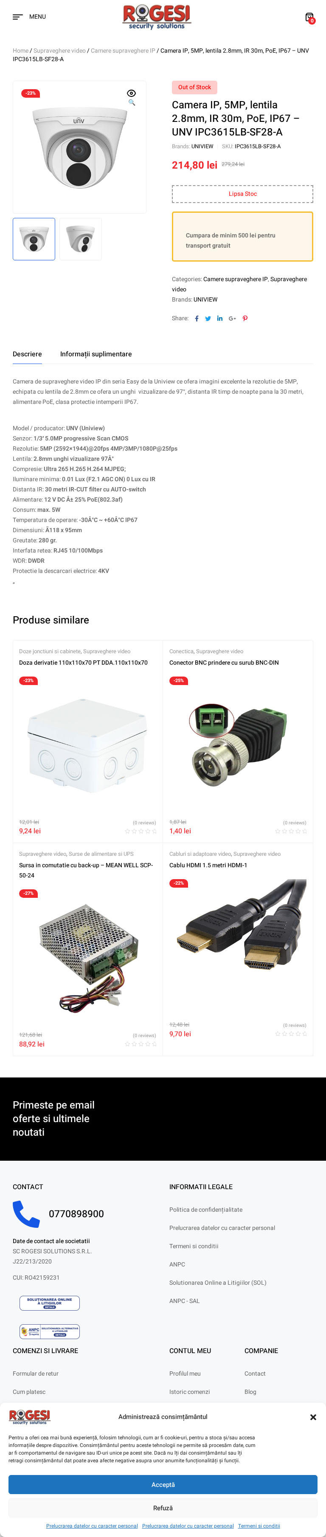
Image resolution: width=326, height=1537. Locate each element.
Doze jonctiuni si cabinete (50, 651)
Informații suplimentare (96, 354)
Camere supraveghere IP (123, 50)
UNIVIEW (202, 146)
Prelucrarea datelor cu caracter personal (92, 1526)
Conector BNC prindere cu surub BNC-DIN (224, 662)
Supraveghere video (60, 50)
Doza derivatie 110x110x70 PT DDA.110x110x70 (83, 662)
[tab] (27, 354)
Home (20, 50)
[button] (313, 1417)
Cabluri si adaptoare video (200, 854)
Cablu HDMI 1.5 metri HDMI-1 (208, 865)
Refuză (163, 1508)
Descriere (27, 354)
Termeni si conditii (259, 1526)
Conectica (181, 651)
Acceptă (163, 1484)
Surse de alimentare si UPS (101, 854)
